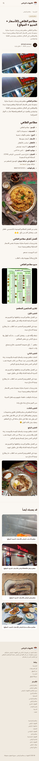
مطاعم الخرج (33, 693)
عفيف (35, 712)
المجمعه (35, 696)
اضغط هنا (23, 164)
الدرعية (35, 709)
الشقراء (35, 728)
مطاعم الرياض (27, 11)
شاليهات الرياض (32, 726)
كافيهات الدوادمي (32, 731)
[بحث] (3, 3)
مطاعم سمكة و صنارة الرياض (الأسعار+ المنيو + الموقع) (19, 627)
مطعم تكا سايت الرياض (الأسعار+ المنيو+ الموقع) (21, 539)
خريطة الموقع (33, 676)
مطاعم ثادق (34, 734)
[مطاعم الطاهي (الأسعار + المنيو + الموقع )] (19, 87)
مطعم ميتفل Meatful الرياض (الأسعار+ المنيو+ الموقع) (19, 568)
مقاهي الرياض (33, 688)
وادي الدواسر (33, 706)
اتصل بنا (35, 674)
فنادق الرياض (33, 739)
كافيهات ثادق (33, 742)
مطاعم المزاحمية (32, 720)
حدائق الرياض (33, 747)
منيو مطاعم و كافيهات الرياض (29, 690)
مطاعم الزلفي (33, 701)
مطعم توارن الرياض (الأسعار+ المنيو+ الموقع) (22, 598)
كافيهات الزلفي (33, 723)
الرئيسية (35, 11)
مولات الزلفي (33, 744)
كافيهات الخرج (33, 704)
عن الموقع (34, 671)
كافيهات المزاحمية (32, 736)
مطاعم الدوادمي (33, 698)
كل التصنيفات (33, 668)
